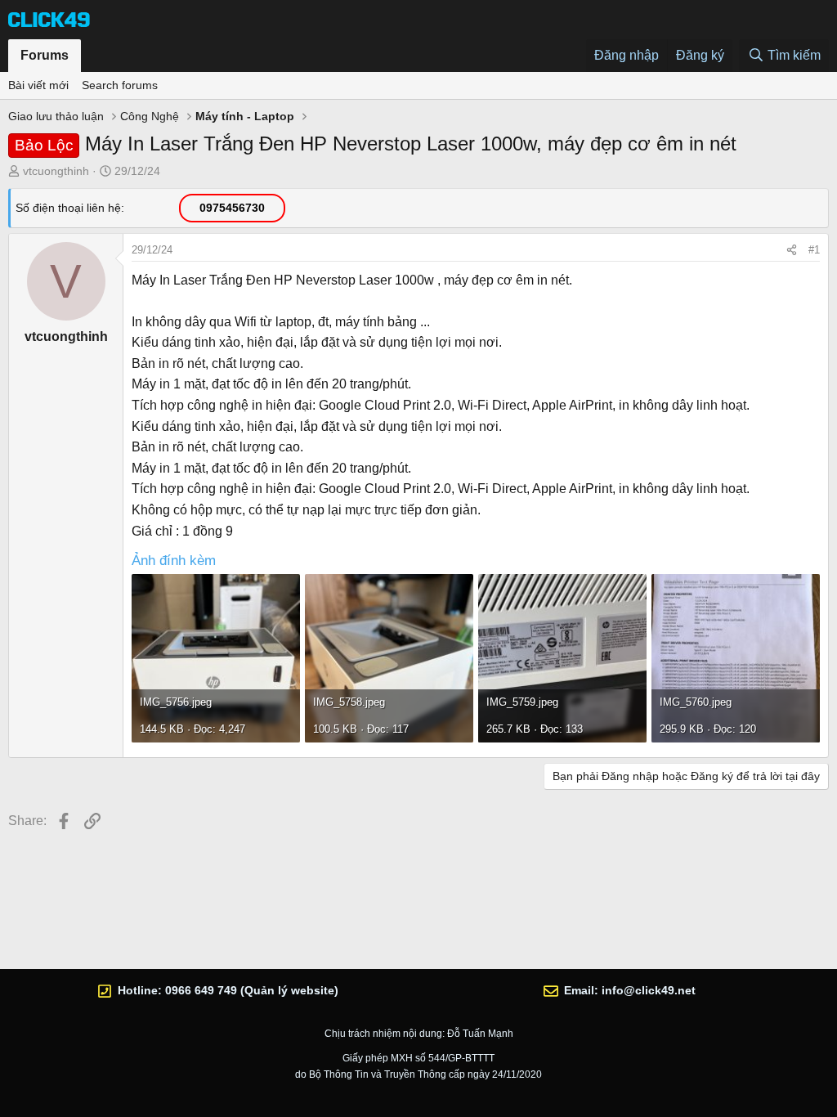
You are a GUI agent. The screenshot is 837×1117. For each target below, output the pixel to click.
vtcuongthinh (56, 170)
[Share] (792, 250)
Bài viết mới (38, 85)
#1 (814, 250)
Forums (44, 55)
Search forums (120, 85)
